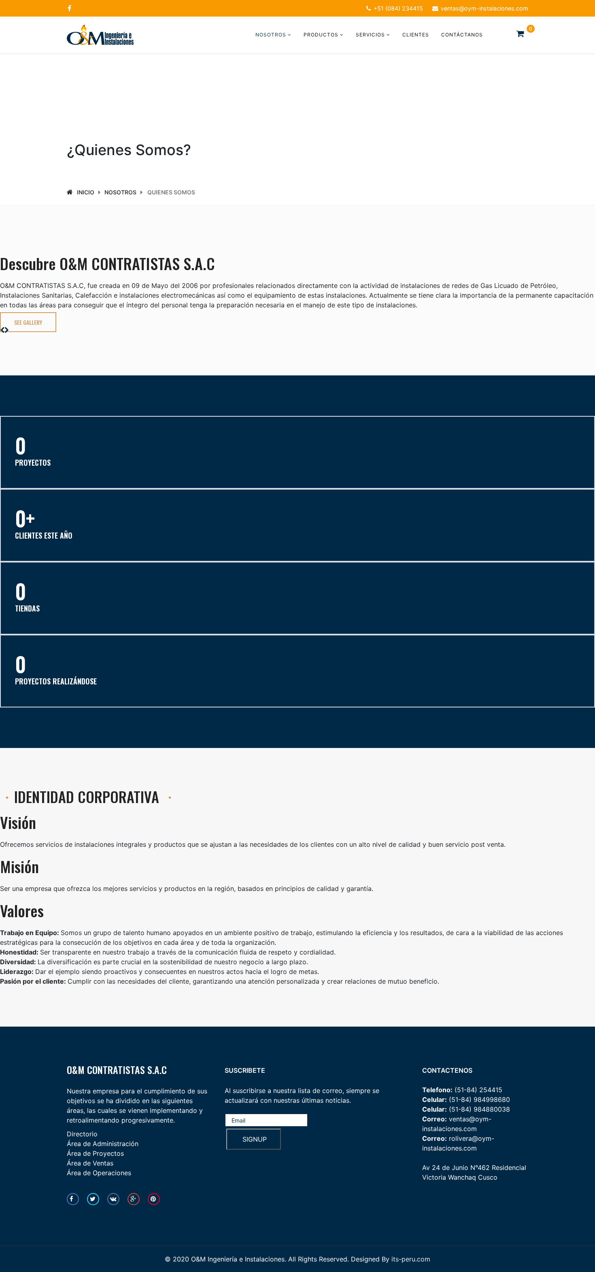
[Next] (6, 330)
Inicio (85, 192)
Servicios (370, 35)
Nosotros (270, 35)
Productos (321, 35)
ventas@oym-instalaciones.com (484, 8)
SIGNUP (253, 1139)
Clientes (415, 35)
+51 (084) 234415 (398, 8)
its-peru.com (410, 1259)
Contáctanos (462, 35)
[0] (522, 33)
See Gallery (28, 322)
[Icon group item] (73, 1199)
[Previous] (2, 330)
